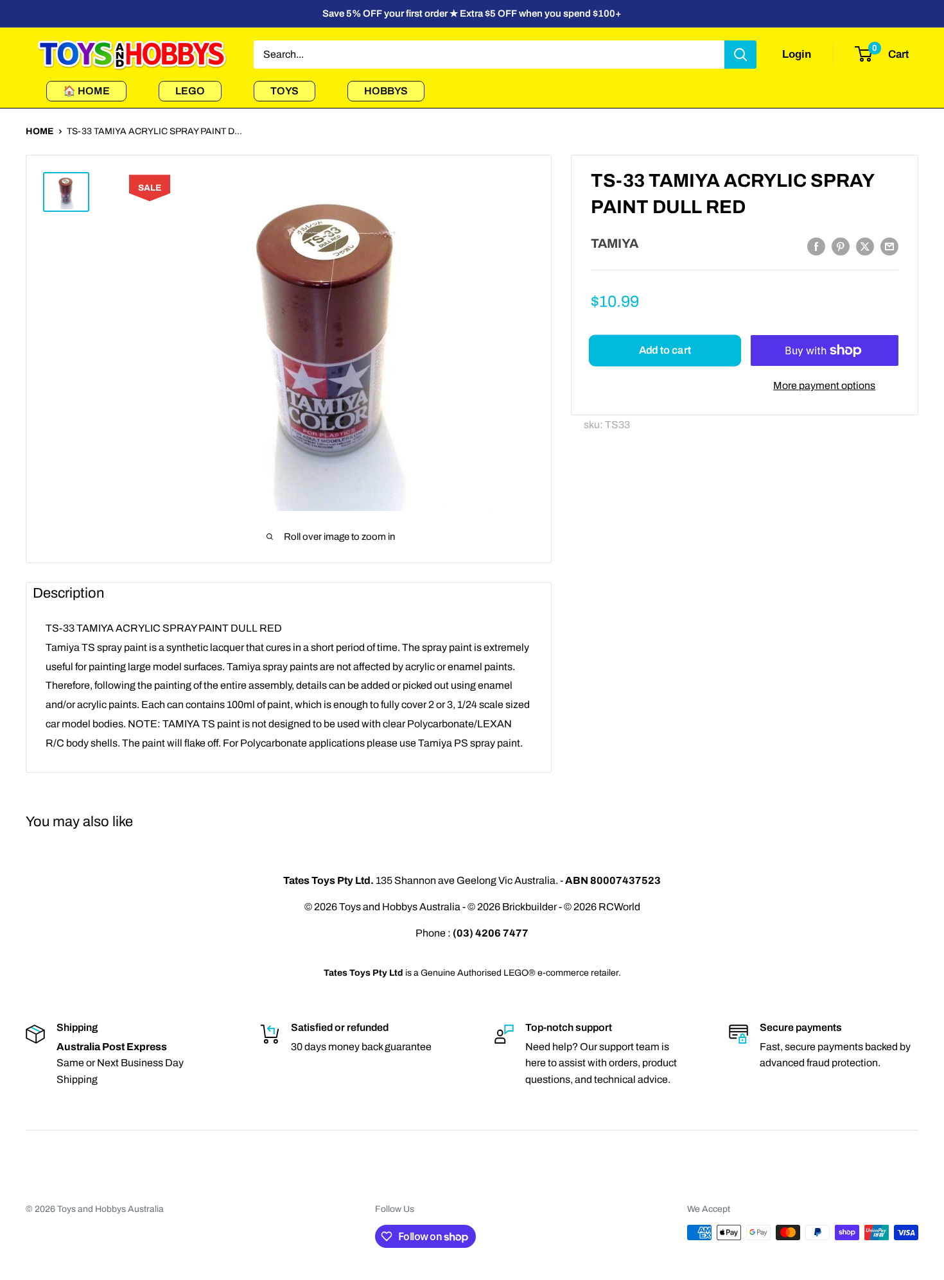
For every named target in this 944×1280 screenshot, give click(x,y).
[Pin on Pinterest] (841, 246)
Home (40, 131)
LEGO (190, 90)
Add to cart (665, 350)
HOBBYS (386, 90)
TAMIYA (614, 243)
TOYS (284, 90)
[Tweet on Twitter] (865, 246)
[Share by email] (889, 246)
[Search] (740, 54)
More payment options (824, 385)
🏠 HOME (86, 90)
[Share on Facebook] (816, 246)
